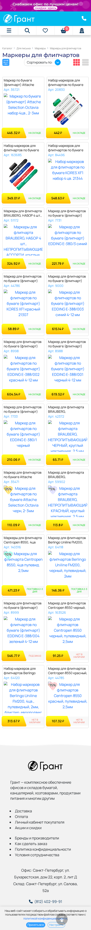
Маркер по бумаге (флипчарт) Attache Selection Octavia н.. (19, 82)
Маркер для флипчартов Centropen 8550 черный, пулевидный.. (67, 605)
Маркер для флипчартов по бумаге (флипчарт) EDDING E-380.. (67, 213)
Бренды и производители (37, 838)
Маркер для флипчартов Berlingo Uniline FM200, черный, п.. (67, 540)
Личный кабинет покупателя (39, 822)
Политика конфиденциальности (43, 849)
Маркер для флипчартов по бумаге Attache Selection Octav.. (23, 474)
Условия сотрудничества (37, 854)
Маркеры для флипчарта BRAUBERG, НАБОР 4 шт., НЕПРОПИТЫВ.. (23, 213)
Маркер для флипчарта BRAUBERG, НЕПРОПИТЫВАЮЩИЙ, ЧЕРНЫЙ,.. (66, 409)
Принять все (36, 925)
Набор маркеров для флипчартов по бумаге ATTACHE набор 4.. (65, 82)
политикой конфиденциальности (45, 918)
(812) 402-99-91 (48, 901)
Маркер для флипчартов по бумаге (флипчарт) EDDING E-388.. (67, 278)
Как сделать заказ (31, 843)
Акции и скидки (28, 827)
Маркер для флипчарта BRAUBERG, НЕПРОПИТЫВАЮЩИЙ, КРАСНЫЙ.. (66, 474)
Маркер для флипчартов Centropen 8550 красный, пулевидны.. (67, 670)
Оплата (21, 816)
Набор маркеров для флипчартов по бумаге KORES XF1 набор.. (65, 148)
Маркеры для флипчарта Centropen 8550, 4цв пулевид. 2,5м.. (23, 540)
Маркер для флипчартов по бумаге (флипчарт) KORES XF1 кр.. (23, 278)
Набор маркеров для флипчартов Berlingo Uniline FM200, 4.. (20, 670)
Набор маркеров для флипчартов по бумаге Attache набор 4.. (21, 148)
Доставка (23, 811)
